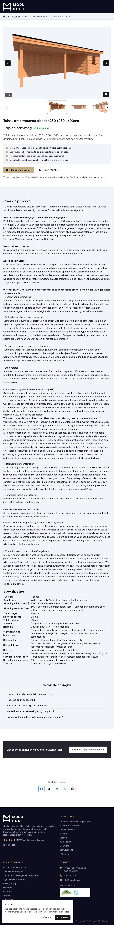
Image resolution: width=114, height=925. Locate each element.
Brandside (106, 921)
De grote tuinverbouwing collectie (75, 821)
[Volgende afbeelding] (106, 63)
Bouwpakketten (67, 850)
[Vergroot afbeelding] (106, 94)
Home (6, 16)
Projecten (64, 854)
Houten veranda (67, 829)
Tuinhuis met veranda (69, 825)
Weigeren (47, 917)
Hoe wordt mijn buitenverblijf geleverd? (28, 694)
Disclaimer (8, 887)
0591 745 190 (51, 170)
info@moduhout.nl (72, 880)
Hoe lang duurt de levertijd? (21, 700)
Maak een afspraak (21, 170)
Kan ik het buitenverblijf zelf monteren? (27, 705)
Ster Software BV (93, 921)
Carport (63, 838)
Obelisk (79, 921)
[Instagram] (4, 845)
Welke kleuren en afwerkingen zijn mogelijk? (30, 711)
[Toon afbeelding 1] (57, 107)
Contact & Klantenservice (14, 867)
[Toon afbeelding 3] (101, 107)
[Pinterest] (9, 845)
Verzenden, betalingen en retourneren (21, 875)
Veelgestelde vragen (13, 871)
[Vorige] (6, 107)
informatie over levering (94, 177)
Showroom (8, 899)
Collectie (16, 16)
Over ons (7, 891)
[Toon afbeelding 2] (79, 107)
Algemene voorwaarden (14, 879)
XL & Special (65, 842)
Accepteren (62, 917)
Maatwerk (64, 846)
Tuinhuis (63, 834)
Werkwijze (8, 895)
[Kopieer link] (73, 789)
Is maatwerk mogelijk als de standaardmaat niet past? (35, 717)
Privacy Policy (9, 883)
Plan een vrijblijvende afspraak (88, 749)
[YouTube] (13, 845)
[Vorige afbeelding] (8, 63)
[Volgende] (107, 107)
